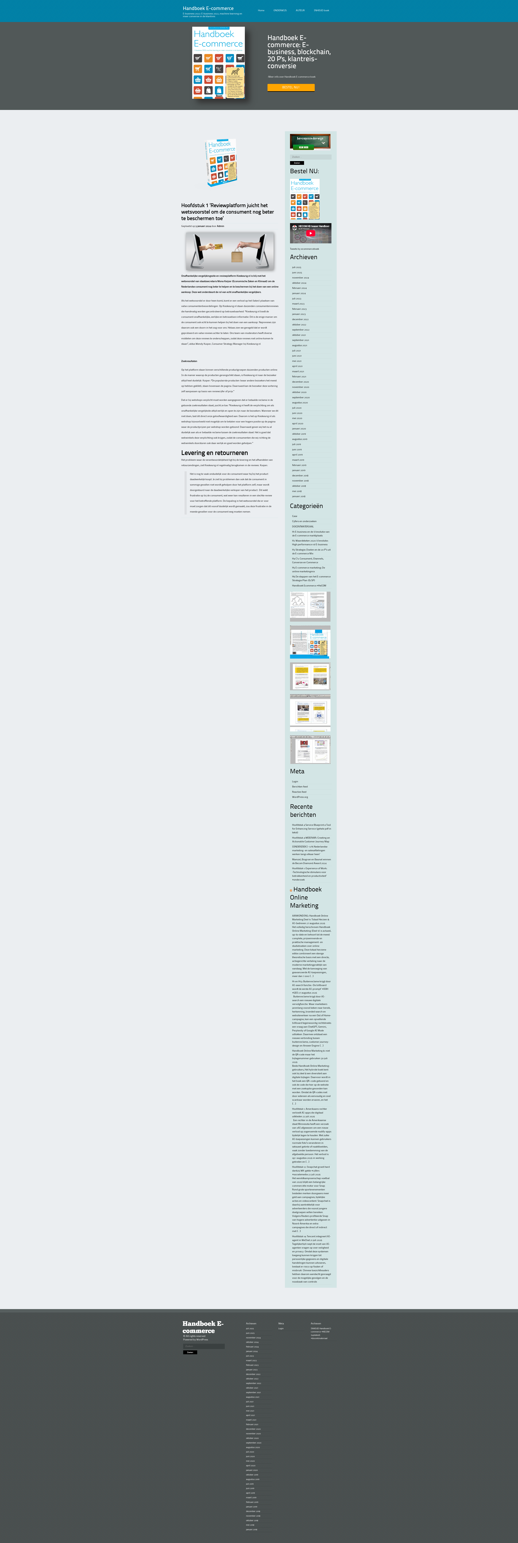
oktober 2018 (299, 486)
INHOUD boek (321, 10)
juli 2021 (296, 351)
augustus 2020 (300, 403)
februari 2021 (299, 377)
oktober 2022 (299, 325)
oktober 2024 (299, 283)
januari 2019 (298, 470)
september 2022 (300, 330)
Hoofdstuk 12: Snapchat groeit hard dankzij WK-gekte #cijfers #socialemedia (311, 1171)
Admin (220, 226)
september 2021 (300, 340)
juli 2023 (296, 299)
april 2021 (297, 366)
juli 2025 (296, 267)
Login (295, 782)
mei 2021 (296, 361)
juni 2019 (297, 450)
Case (294, 516)
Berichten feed (300, 787)
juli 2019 (296, 444)
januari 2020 (299, 429)
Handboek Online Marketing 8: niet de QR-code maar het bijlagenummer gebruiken (311, 1055)
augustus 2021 (299, 345)
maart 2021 (298, 371)
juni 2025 (297, 273)
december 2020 (300, 382)
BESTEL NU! (291, 87)
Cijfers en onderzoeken (304, 521)
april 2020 (297, 424)
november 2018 (300, 481)
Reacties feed (299, 792)
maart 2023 (298, 304)
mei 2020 (297, 418)
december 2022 (300, 319)
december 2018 (300, 476)
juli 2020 (296, 408)
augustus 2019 (299, 439)
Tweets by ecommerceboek (304, 249)
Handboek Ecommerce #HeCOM (309, 586)
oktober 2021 (299, 335)
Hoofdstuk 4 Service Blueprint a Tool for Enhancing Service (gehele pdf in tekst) (311, 829)
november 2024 (300, 278)
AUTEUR (300, 10)
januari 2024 (299, 293)
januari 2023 (299, 314)
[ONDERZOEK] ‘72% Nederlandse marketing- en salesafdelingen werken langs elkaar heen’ (309, 850)
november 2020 (300, 387)
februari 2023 (299, 309)
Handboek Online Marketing (306, 898)
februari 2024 (299, 288)
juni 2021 (297, 356)
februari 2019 (299, 465)
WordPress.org (300, 797)
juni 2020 (297, 413)
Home (261, 10)
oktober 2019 (299, 434)
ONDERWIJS (280, 10)
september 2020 (301, 397)
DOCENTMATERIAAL (303, 527)
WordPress (202, 1340)
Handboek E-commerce (208, 8)
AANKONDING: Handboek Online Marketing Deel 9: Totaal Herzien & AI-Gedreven (310, 919)
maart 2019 (298, 460)
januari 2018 (298, 496)
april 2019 (297, 455)
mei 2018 (297, 491)
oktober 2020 (299, 392)
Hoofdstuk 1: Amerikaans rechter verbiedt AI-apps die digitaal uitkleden (309, 1113)
